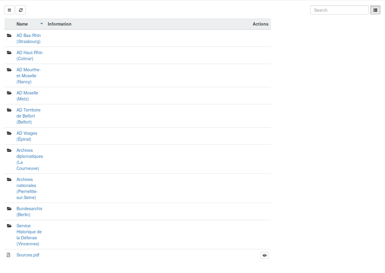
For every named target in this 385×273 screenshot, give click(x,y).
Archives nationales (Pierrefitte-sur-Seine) (27, 188)
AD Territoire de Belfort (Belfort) (29, 116)
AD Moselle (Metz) (27, 96)
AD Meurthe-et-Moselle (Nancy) (29, 75)
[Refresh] (21, 9)
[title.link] (265, 255)
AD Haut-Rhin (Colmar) (30, 55)
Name (22, 24)
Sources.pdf (28, 255)
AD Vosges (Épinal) (27, 136)
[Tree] (9, 9)
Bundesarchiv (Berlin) (29, 211)
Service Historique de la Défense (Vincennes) (29, 234)
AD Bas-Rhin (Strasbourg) (29, 38)
